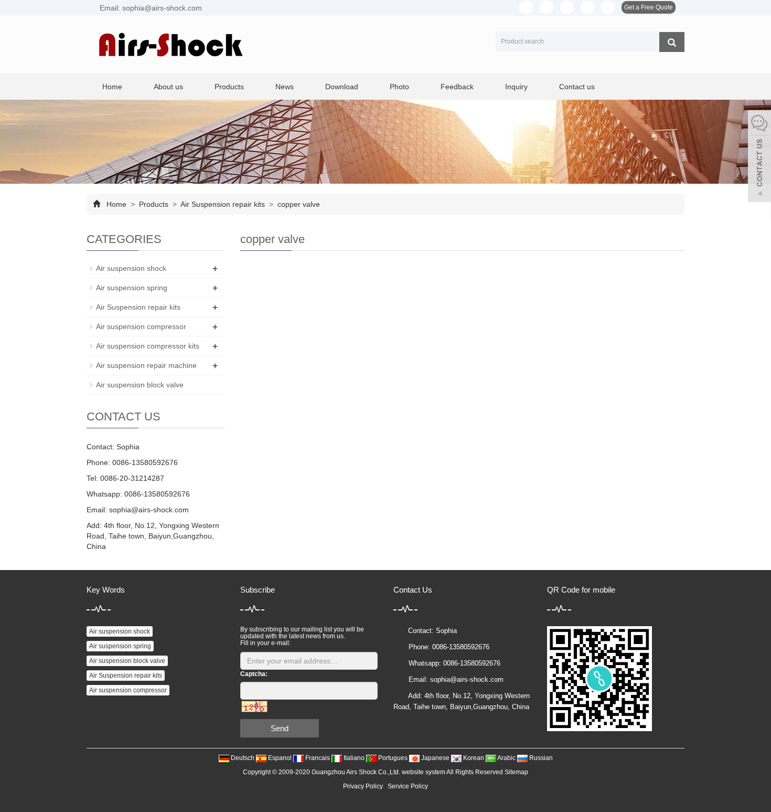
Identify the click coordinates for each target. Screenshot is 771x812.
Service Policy (408, 786)
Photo (399, 86)
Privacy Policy (363, 786)
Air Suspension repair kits (223, 204)
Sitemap (516, 772)
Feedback (457, 86)
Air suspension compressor (141, 326)
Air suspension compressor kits (147, 346)
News (284, 86)
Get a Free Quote (648, 7)
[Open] (759, 157)
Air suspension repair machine (146, 365)
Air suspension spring (131, 287)
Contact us (577, 86)
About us (168, 86)
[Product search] (671, 42)
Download (341, 86)
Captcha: (253, 674)
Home (112, 86)
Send (279, 728)
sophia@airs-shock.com (149, 509)
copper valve (297, 204)
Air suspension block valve (140, 385)
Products (229, 86)
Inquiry (516, 86)
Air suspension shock (131, 268)
